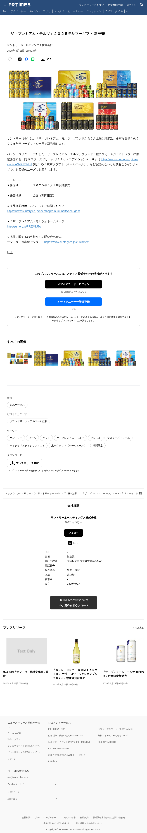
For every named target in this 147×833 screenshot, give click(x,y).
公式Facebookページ (18, 777)
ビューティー (75, 11)
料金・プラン (14, 739)
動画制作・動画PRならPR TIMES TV (65, 735)
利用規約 (84, 817)
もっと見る (138, 627)
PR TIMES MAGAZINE (59, 748)
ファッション (93, 11)
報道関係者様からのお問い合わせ (109, 817)
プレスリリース (25, 493)
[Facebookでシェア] (26, 59)
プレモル (96, 437)
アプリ (47, 11)
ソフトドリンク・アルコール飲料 (28, 421)
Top (5, 11)
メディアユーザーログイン (73, 284)
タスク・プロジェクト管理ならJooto (115, 729)
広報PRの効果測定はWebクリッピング (66, 754)
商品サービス (17, 404)
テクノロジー (18, 11)
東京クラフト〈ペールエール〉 (68, 445)
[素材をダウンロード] (43, 59)
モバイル (34, 11)
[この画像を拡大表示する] (19, 358)
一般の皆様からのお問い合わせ (89, 823)
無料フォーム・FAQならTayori (112, 735)
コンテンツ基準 (68, 817)
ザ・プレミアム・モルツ (70, 437)
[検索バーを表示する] (141, 4)
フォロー (73, 532)
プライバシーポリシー (45, 817)
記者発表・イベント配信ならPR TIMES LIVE (69, 741)
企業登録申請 (115, 4)
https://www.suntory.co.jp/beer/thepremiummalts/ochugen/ (43, 211)
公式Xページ (14, 791)
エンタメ (59, 11)
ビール (32, 437)
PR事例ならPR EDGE (108, 741)
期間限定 (98, 445)
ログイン (131, 4)
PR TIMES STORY (56, 729)
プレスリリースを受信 (91, 4)
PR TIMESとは (14, 732)
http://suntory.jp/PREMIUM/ (24, 226)
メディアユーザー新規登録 (73, 301)
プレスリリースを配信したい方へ (24, 752)
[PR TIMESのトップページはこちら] (19, 5)
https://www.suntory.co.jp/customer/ (66, 242)
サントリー (16, 437)
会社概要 (26, 817)
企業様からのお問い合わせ (56, 823)
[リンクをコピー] (49, 59)
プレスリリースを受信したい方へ (24, 745)
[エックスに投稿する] (20, 59)
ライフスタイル (114, 11)
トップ (8, 493)
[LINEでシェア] (33, 59)
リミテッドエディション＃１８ (27, 445)
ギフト (46, 437)
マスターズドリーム (118, 437)
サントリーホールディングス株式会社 (57, 493)
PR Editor (52, 761)
